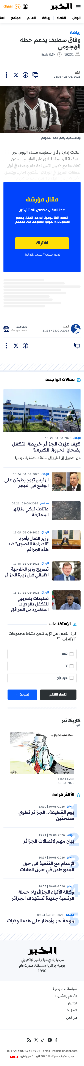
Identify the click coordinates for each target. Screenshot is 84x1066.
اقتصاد (61, 18)
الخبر (78, 72)
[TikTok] (42, 1040)
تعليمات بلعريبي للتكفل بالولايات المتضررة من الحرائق (30, 604)
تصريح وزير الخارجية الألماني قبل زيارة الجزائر (27, 572)
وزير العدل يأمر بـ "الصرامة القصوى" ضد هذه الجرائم (28, 544)
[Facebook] (56, 1040)
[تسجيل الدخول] (25, 6)
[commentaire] (35, 75)
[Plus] (6, 75)
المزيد (78, 725)
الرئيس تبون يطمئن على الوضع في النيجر (26, 483)
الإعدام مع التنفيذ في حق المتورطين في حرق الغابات (47, 866)
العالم (31, 18)
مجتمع (15, 18)
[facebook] (25, 75)
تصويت (24, 695)
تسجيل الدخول (33, 255)
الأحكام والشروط (66, 996)
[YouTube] (50, 1040)
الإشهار (72, 1004)
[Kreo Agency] (14, 1056)
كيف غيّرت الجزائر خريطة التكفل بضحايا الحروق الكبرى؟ (46, 447)
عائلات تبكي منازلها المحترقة (30, 512)
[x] (16, 75)
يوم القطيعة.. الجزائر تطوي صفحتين (46, 815)
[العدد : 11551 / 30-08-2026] (42, 753)
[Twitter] (36, 1040)
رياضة (46, 18)
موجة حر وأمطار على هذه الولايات (40, 921)
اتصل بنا (71, 1011)
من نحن (71, 1018)
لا (66, 666)
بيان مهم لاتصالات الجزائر (48, 841)
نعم (64, 654)
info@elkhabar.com (65, 1051)
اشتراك (42, 243)
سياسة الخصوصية (65, 989)
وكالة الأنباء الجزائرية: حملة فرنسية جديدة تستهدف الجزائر (43, 895)
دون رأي (62, 678)
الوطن (76, 18)
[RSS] (29, 1040)
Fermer (78, 6)
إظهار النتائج (58, 695)
